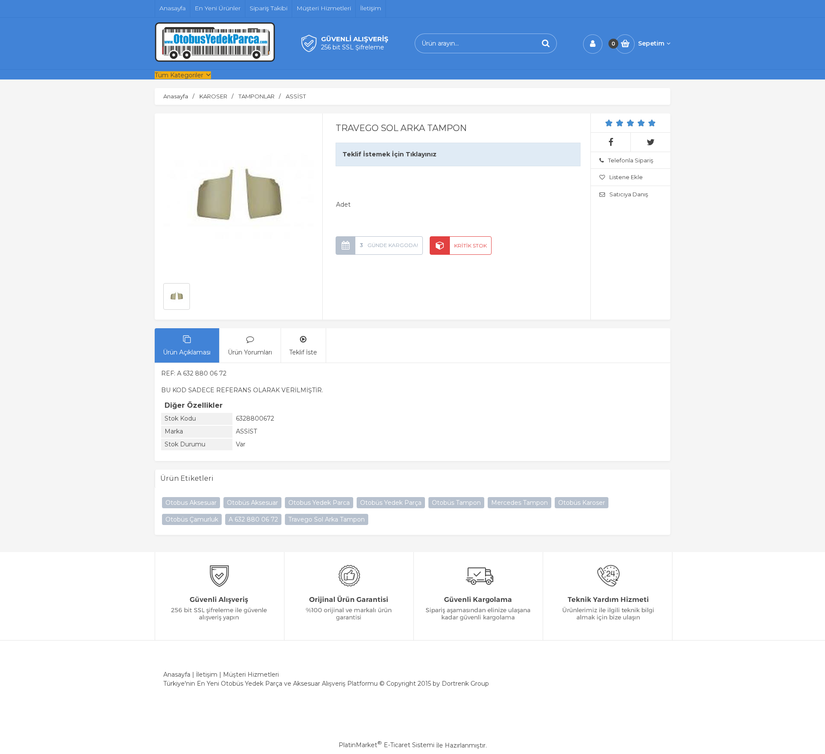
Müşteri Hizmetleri (251, 674)
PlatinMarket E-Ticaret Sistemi (386, 745)
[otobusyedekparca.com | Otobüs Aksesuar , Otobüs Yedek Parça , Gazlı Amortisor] (215, 60)
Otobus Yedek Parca (319, 503)
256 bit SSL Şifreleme (352, 47)
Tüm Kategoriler (179, 75)
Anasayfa (176, 674)
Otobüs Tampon (456, 503)
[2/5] (614, 123)
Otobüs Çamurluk (191, 519)
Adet (343, 204)
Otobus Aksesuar (191, 503)
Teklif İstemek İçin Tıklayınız (389, 154)
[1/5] (609, 123)
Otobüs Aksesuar (252, 503)
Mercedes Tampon (519, 503)
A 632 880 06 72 (253, 519)
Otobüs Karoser (581, 503)
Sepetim (651, 43)
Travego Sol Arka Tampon (326, 519)
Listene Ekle (626, 177)
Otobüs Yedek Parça (391, 503)
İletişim (206, 674)
